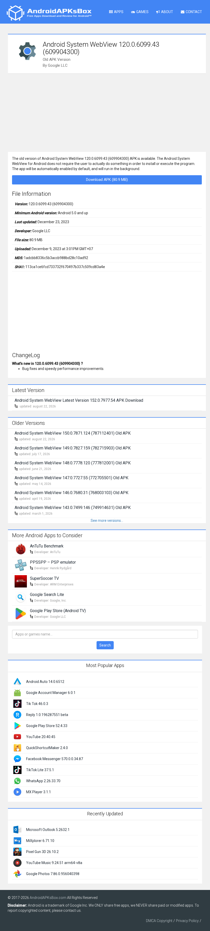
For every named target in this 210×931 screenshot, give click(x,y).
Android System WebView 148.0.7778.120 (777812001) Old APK (73, 462)
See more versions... (107, 520)
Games (142, 12)
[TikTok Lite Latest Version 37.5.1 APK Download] (17, 769)
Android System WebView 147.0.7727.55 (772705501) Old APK (71, 477)
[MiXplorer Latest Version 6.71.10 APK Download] (17, 840)
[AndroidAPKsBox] (49, 13)
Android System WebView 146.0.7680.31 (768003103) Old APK (71, 492)
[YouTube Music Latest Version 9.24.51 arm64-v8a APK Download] (17, 862)
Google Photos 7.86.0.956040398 (52, 874)
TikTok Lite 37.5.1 (40, 770)
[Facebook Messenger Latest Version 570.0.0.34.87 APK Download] (17, 758)
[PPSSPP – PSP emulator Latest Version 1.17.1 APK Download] (21, 565)
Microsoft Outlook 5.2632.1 (48, 830)
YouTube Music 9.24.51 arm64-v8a (54, 863)
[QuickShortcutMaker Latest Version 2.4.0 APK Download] (17, 747)
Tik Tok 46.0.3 (37, 704)
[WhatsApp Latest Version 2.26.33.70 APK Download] (17, 780)
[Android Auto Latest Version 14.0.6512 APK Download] (17, 681)
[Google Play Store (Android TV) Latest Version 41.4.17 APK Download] (21, 613)
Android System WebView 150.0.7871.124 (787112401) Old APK (73, 433)
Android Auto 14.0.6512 (45, 682)
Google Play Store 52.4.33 (46, 726)
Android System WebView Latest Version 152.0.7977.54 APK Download (79, 400)
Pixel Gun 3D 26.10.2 (42, 852)
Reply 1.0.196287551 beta (47, 715)
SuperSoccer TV (44, 578)
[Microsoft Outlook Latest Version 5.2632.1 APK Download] (17, 829)
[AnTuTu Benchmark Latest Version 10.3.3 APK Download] (21, 549)
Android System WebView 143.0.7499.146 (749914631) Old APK (73, 507)
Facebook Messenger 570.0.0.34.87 (54, 759)
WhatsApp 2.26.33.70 (43, 781)
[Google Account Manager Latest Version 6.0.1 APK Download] (17, 692)
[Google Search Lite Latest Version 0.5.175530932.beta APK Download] (21, 597)
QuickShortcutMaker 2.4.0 (47, 748)
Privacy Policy (187, 921)
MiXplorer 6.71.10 (40, 841)
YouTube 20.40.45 (40, 737)
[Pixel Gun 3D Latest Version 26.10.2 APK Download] (17, 851)
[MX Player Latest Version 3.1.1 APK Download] (17, 791)
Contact (194, 12)
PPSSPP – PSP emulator (53, 562)
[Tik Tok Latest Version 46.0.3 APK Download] (17, 703)
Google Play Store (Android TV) (58, 610)
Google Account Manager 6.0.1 (51, 693)
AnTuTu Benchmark (47, 546)
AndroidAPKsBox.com (48, 898)
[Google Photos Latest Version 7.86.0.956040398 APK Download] (17, 873)
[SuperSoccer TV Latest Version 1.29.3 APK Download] (21, 581)
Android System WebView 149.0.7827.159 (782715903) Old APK (73, 448)
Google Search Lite (47, 594)
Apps (118, 12)
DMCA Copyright (159, 921)
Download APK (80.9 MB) (107, 179)
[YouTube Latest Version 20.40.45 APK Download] (17, 736)
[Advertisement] (107, 112)
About (167, 12)
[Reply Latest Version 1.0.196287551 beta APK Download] (17, 714)
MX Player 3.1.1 (38, 792)
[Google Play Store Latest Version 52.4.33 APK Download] (17, 725)
